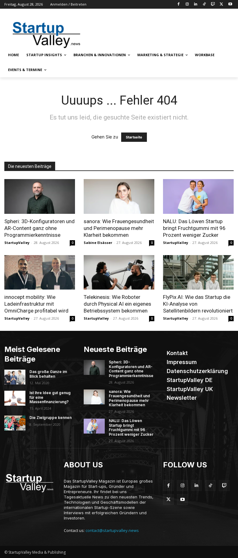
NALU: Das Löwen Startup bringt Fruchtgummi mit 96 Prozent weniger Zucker (194, 228)
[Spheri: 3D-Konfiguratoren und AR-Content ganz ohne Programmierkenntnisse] (39, 196)
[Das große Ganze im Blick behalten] (14, 377)
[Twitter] (221, 4)
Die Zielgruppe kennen (50, 417)
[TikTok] (204, 4)
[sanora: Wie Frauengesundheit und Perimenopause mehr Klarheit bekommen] (119, 196)
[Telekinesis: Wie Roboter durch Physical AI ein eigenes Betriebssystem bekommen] (119, 272)
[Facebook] (178, 4)
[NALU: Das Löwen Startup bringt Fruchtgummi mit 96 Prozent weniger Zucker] (198, 196)
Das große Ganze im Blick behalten (48, 373)
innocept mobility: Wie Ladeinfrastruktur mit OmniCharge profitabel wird (36, 304)
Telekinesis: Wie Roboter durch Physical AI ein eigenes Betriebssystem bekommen (117, 304)
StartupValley (16, 242)
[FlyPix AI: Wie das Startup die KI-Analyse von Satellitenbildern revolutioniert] (198, 272)
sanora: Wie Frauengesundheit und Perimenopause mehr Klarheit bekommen (119, 228)
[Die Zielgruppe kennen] (14, 423)
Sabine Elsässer (98, 242)
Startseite (134, 137)
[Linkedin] (195, 4)
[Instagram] (187, 4)
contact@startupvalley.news (112, 530)
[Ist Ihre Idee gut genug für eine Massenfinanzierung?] (14, 398)
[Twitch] (213, 4)
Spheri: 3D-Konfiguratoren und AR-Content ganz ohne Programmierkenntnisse (39, 228)
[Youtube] (230, 4)
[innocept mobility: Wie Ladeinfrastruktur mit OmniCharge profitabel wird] (39, 272)
